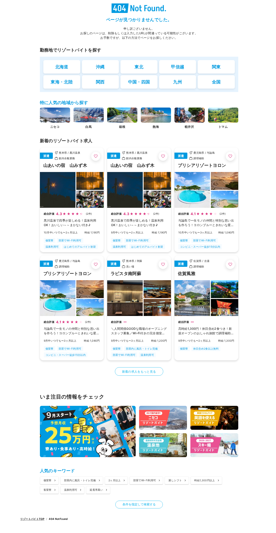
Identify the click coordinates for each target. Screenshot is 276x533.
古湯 (207, 261)
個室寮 (49, 240)
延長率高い (96, 489)
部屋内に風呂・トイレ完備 (142, 348)
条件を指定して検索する (139, 504)
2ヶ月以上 (114, 480)
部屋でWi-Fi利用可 (70, 240)
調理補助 (198, 158)
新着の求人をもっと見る (139, 371)
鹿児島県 (198, 152)
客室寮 (48, 489)
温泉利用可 (52, 246)
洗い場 (130, 266)
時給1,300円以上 (204, 480)
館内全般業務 (67, 158)
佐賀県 (197, 261)
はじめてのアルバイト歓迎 (80, 246)
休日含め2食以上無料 (206, 348)
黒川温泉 (75, 152)
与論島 (211, 152)
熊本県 (63, 152)
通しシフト (175, 480)
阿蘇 (139, 261)
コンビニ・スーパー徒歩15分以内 (200, 246)
